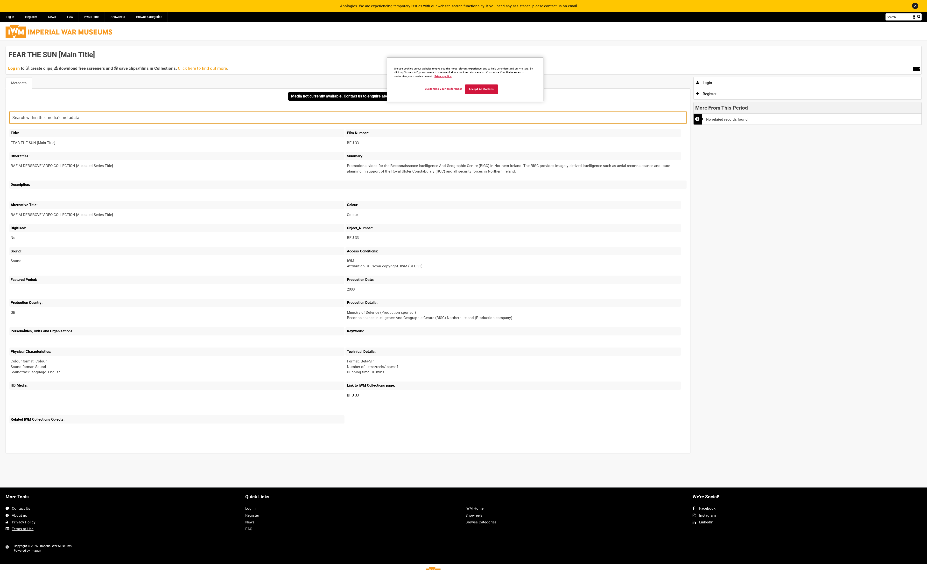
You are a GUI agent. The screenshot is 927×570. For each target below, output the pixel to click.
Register (31, 17)
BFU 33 (353, 395)
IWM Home (91, 17)
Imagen (36, 551)
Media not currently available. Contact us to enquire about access (348, 96)
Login (707, 82)
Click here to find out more (202, 68)
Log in (10, 17)
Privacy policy (443, 76)
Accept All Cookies (481, 89)
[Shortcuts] (916, 68)
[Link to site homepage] (59, 31)
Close (915, 6)
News (52, 17)
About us (19, 515)
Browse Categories (149, 17)
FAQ (70, 17)
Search (918, 16)
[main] (464, 252)
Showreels (118, 17)
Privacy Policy (23, 522)
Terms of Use (23, 528)
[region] (465, 79)
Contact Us (21, 508)
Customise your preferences (444, 88)
